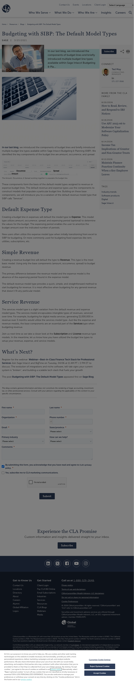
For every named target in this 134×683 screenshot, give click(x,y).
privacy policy (55, 669)
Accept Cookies (99, 673)
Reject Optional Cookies (99, 666)
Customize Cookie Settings (99, 660)
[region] (67, 666)
